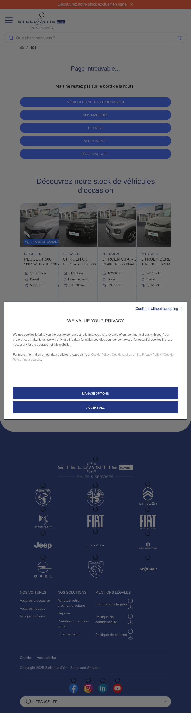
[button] (159, 308)
